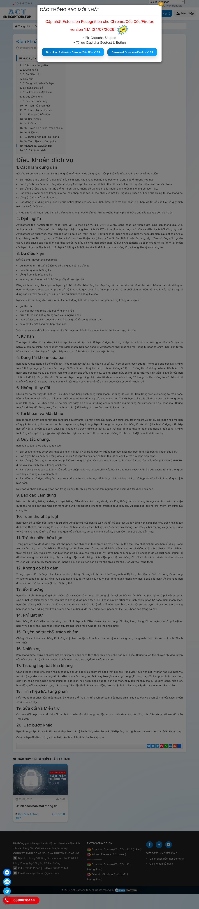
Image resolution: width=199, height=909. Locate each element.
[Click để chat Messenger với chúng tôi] (7, 872)
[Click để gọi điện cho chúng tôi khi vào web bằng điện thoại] (6, 900)
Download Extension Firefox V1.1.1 (132, 52)
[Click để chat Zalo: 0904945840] (7, 882)
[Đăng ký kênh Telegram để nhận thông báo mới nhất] (7, 891)
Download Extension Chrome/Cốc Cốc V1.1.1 (73, 52)
